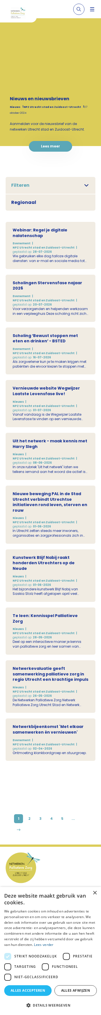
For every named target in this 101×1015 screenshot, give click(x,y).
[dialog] (50, 951)
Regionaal (23, 202)
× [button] (95, 893)
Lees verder (43, 944)
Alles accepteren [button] (28, 990)
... (73, 818)
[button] (50, 1005)
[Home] (20, 13)
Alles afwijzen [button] (75, 990)
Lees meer (50, 146)
